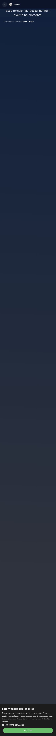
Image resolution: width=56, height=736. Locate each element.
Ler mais (5, 721)
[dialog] (28, 720)
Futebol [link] (18, 22)
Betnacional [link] (7, 22)
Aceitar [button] (28, 730)
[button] (4, 4)
